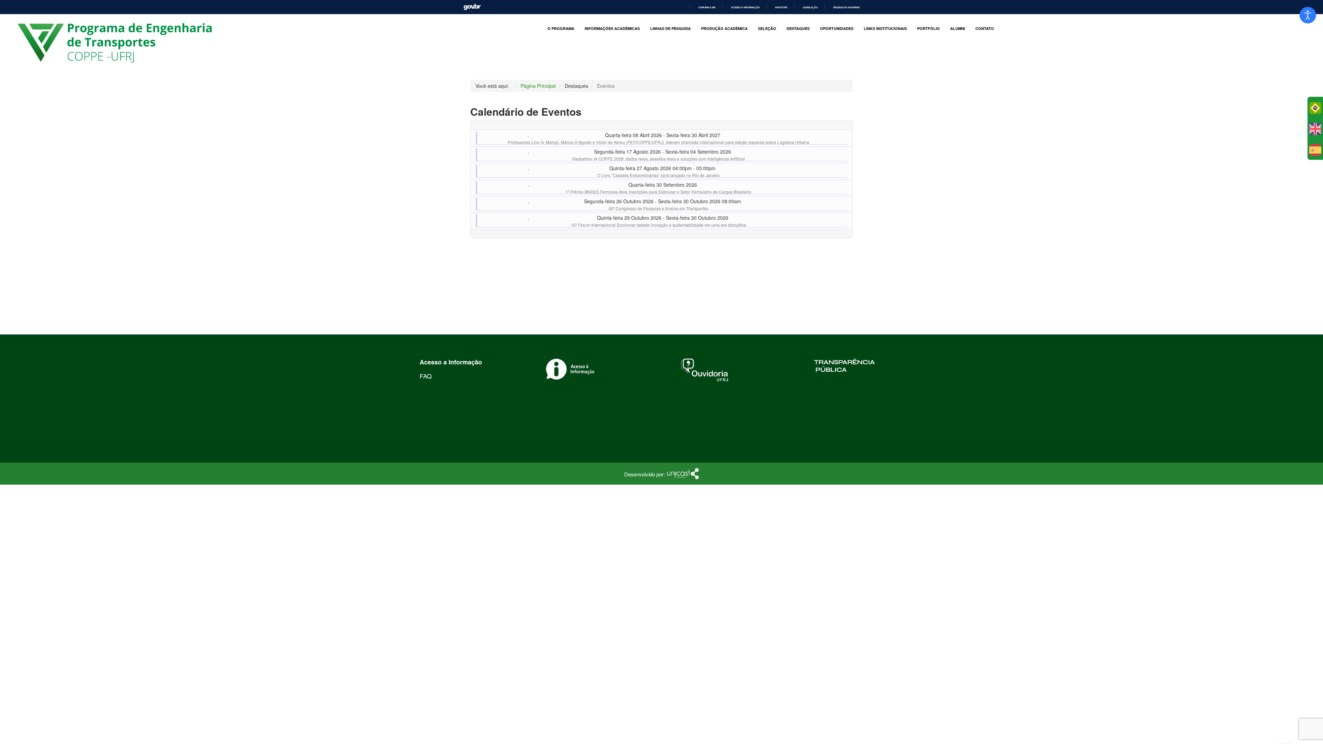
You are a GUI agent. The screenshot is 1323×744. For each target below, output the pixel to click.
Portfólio (928, 29)
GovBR (472, 7)
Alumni (957, 29)
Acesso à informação (745, 7)
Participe (781, 7)
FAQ (426, 375)
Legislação (810, 7)
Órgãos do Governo (846, 7)
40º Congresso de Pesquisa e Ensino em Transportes (658, 208)
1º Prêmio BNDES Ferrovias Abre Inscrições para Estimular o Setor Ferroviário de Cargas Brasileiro (658, 192)
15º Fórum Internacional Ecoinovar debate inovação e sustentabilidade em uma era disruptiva (658, 225)
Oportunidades (836, 29)
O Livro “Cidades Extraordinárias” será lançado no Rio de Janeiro (658, 175)
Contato (984, 29)
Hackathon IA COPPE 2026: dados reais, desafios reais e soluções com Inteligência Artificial (658, 159)
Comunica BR (707, 7)
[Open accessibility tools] (1308, 15)
